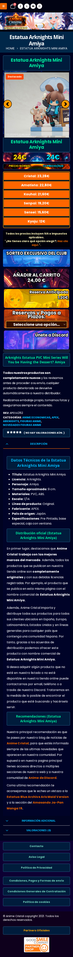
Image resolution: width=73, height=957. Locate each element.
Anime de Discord (42, 778)
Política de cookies (36, 902)
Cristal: (36, 176)
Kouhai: (36, 194)
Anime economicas (36, 417)
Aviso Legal (37, 857)
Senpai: (36, 203)
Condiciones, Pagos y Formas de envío (36, 881)
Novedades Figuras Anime (22, 425)
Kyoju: (36, 221)
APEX (55, 417)
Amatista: (36, 185)
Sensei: (36, 212)
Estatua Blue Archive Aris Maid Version (38, 797)
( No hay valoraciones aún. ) (44, 433)
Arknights (11, 421)
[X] (26, 6)
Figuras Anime (30, 421)
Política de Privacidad (36, 868)
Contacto (36, 846)
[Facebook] (20, 6)
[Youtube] (33, 6)
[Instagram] (39, 6)
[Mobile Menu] (3, 6)
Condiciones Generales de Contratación (36, 891)
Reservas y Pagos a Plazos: (36, 314)
